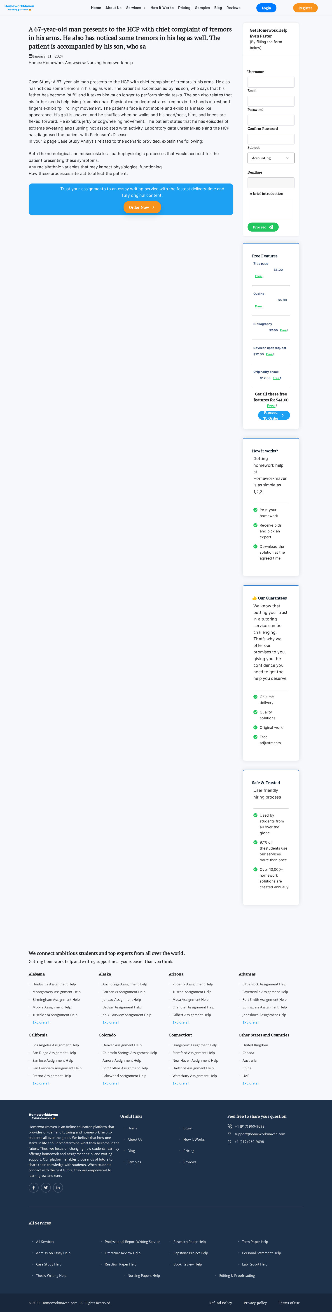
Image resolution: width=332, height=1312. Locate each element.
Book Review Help (187, 1264)
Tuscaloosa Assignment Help (55, 1014)
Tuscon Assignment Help (192, 991)
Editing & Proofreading (237, 1275)
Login (187, 1128)
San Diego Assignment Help (54, 1052)
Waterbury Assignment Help (195, 1075)
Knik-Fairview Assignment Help (127, 1014)
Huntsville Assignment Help (54, 984)
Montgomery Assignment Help (57, 991)
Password (255, 109)
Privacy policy (255, 1302)
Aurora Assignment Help (122, 1060)
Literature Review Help (122, 1253)
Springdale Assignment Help (265, 1007)
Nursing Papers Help (144, 1275)
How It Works (162, 8)
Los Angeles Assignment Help (56, 1045)
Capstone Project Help (190, 1253)
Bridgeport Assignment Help (195, 1045)
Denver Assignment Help (122, 1045)
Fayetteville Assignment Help (265, 991)
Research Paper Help (189, 1241)
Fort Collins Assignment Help (125, 1068)
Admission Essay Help (53, 1253)
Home (96, 8)
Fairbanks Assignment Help (124, 991)
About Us (113, 8)
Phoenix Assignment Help (193, 984)
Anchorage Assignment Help (125, 984)
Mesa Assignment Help (191, 999)
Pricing (184, 8)
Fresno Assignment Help (52, 1075)
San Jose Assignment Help (53, 1060)
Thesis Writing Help (51, 1275)
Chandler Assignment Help (193, 1007)
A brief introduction (266, 193)
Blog (218, 8)
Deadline (255, 172)
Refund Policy (220, 1302)
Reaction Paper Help (120, 1264)
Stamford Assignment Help (194, 1052)
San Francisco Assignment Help (57, 1068)
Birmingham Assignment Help (56, 999)
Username (256, 71)
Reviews (234, 8)
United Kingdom (255, 1045)
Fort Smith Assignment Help (265, 999)
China (247, 1068)
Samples (202, 8)
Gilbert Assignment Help (192, 1014)
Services (133, 8)
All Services (45, 1241)
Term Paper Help (255, 1241)
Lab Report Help (254, 1264)
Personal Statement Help (261, 1253)
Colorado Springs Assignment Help (130, 1052)
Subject (254, 147)
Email (252, 90)
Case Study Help (48, 1264)
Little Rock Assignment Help (264, 984)
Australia (250, 1060)
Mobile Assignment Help (52, 1007)
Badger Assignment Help (122, 1007)
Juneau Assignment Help (122, 999)
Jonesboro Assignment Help (264, 1014)
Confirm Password (263, 128)
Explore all (41, 1022)
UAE (246, 1075)
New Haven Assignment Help (195, 1060)
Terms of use (289, 1302)
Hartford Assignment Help (193, 1068)
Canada (248, 1052)
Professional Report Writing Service (132, 1241)
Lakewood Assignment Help (124, 1075)
